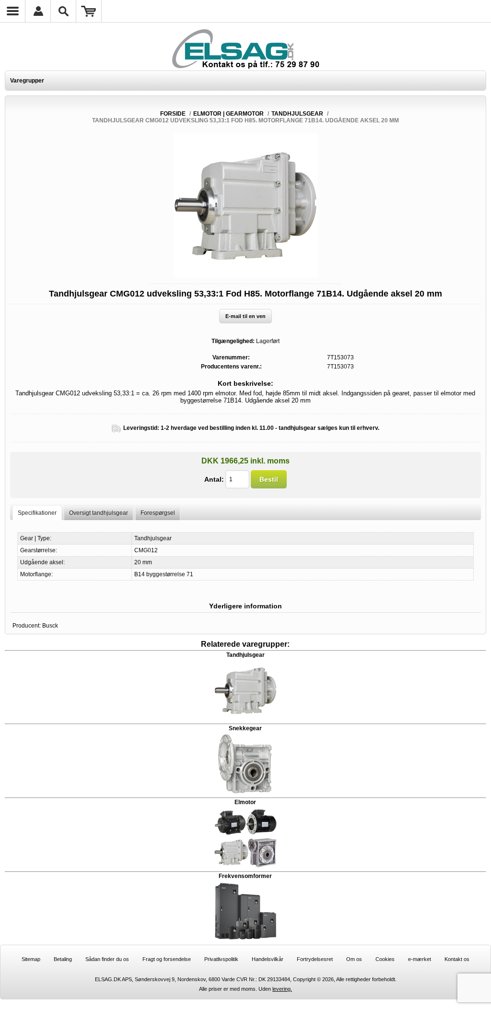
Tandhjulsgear (245, 655)
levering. (282, 989)
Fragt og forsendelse (166, 959)
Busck (50, 625)
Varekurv (89, 11)
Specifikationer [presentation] (37, 513)
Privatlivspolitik (221, 959)
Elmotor (245, 802)
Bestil (268, 479)
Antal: (214, 479)
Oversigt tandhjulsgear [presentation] (98, 513)
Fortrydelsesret (315, 959)
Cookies (385, 959)
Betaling (63, 959)
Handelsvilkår (267, 959)
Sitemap (31, 959)
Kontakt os (456, 959)
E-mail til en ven (245, 316)
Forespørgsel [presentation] (157, 513)
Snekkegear (245, 728)
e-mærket (419, 959)
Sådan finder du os (107, 959)
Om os (354, 959)
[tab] (37, 512)
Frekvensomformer (245, 876)
